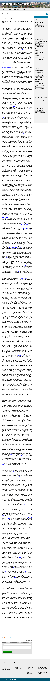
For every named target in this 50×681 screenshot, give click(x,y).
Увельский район (28, 578)
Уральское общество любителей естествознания (30, 672)
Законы (36, 115)
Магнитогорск (10, 318)
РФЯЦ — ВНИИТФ (24, 224)
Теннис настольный (30, 669)
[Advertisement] (17, 628)
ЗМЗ (24, 133)
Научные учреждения (39, 77)
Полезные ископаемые (19, 671)
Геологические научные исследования (24, 32)
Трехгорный (4, 218)
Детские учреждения (39, 110)
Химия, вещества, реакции (40, 106)
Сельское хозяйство (38, 50)
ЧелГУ (11, 454)
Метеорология (37, 104)
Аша (14, 567)
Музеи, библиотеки (38, 79)
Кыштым (23, 568)
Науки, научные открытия (39, 75)
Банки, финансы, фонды (39, 46)
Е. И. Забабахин (24, 228)
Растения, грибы (38, 91)
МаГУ (3, 464)
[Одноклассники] (4, 637)
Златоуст (27, 311)
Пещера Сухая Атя (42, 667)
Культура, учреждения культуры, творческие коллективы (39, 67)
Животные (37, 95)
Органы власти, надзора (39, 57)
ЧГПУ (21, 455)
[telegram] (10, 637)
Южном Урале (16, 27)
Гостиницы (37, 81)
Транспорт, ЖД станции (39, 44)
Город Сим (41, 674)
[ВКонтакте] (2, 637)
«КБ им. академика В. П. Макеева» (16, 247)
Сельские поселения (39, 22)
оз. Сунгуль (25, 196)
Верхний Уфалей (22, 580)
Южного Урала (21, 355)
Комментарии (29, 640)
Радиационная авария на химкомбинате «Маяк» (43, 669)
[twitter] (8, 637)
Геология (36, 24)
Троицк (3, 573)
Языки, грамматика (38, 102)
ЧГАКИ (25, 504)
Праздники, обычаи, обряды (40, 100)
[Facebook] (6, 637)
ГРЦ (9, 247)
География (9, 9)
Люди (24, 9)
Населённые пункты (17, 9)
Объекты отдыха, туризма (40, 83)
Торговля (36, 48)
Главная (3, 9)
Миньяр (6, 571)
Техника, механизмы (39, 108)
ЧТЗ (29, 108)
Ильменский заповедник (6, 67)
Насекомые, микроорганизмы (40, 93)
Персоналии (17, 669)
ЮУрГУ (10, 165)
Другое (36, 120)
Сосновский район (28, 571)
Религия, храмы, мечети (39, 70)
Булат (23, 49)
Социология (37, 55)
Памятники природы (38, 29)
